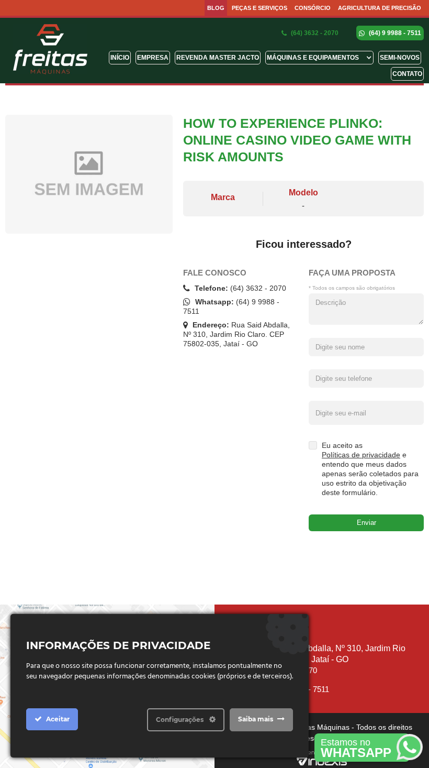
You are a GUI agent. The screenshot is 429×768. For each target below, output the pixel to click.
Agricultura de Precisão (379, 8)
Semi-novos (400, 57)
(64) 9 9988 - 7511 (394, 33)
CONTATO (407, 74)
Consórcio (313, 8)
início (119, 57)
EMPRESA (152, 57)
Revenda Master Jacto (217, 57)
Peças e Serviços (259, 8)
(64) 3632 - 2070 (313, 33)
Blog (215, 8)
